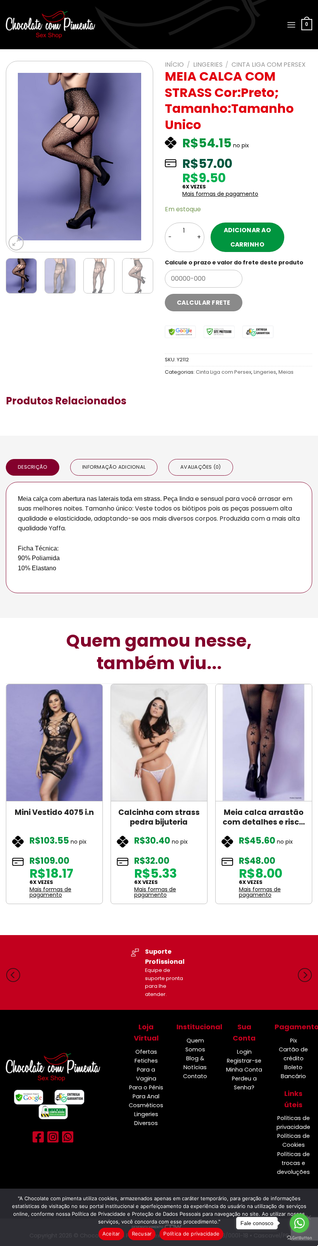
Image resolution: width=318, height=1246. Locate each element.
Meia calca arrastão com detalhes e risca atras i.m (263, 817)
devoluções (293, 1172)
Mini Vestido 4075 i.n (54, 813)
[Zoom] (16, 242)
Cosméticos (146, 1105)
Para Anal (146, 1096)
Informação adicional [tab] (113, 467)
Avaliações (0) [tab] (200, 467)
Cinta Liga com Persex (269, 64)
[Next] (140, 157)
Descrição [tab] (32, 467)
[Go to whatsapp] (299, 1223)
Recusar (142, 1233)
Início (174, 64)
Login (244, 1052)
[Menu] (291, 24)
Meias (286, 372)
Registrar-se (244, 1061)
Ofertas (146, 1052)
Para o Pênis (146, 1087)
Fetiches (146, 1061)
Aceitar (111, 1233)
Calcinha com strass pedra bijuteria (159, 817)
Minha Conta (244, 1069)
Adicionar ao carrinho (247, 237)
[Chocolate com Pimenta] (50, 24)
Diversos (146, 1123)
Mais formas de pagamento (220, 194)
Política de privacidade (191, 1233)
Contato (195, 1076)
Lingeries (208, 64)
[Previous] (19, 157)
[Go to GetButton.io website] (299, 1238)
